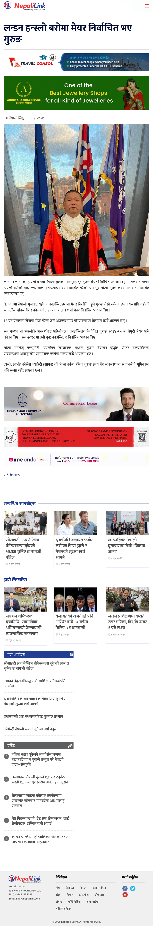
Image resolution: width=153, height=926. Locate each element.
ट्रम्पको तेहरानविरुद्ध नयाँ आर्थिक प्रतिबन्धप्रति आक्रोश (34, 683)
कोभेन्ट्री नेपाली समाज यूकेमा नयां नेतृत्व (30, 729)
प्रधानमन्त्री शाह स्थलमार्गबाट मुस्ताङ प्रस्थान (33, 716)
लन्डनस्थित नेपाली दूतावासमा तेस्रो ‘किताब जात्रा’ (126, 545)
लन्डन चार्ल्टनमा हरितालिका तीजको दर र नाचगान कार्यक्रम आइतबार (40, 839)
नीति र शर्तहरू (63, 908)
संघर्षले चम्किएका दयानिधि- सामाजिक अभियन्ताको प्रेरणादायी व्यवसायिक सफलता (23, 624)
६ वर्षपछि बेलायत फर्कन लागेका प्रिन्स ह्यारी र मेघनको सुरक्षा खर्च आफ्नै (74, 548)
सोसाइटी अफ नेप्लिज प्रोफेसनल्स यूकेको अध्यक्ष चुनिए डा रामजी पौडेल (23, 548)
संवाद (59, 901)
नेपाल (83, 888)
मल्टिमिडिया (74, 901)
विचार (69, 894)
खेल (58, 894)
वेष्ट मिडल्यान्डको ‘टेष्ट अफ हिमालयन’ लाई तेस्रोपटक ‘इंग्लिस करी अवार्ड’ (40, 821)
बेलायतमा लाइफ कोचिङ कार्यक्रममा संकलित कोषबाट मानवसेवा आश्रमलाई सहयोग (38, 800)
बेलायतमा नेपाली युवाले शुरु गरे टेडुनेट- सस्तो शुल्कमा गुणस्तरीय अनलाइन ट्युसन (40, 779)
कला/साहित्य (99, 888)
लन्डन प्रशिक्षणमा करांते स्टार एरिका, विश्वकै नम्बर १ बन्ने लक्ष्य (127, 622)
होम (58, 888)
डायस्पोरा (84, 894)
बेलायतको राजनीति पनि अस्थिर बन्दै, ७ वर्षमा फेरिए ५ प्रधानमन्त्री (74, 622)
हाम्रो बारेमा (93, 901)
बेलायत (70, 888)
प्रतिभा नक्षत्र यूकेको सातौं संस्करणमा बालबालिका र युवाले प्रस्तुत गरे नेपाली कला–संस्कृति (37, 759)
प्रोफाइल (99, 894)
